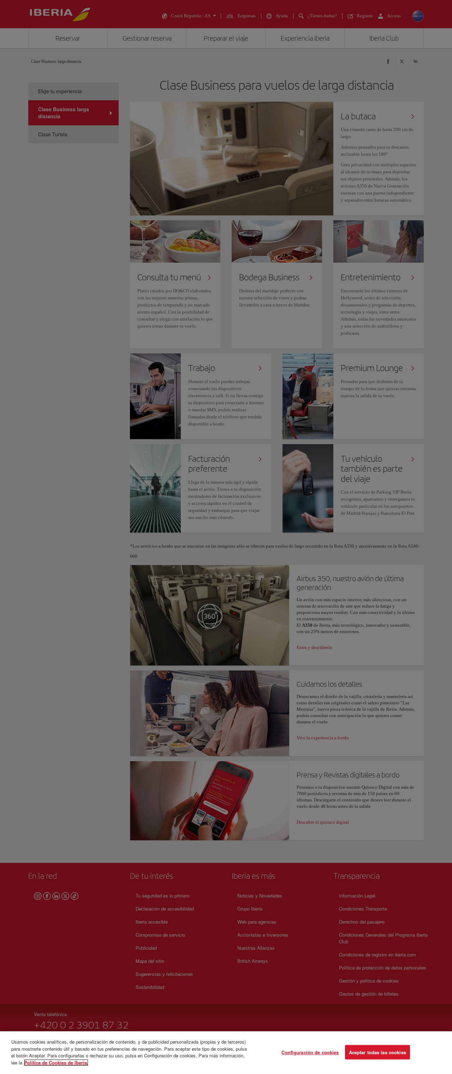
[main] (226, 1052)
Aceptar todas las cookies (377, 1052)
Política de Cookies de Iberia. (56, 1062)
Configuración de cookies (310, 1052)
